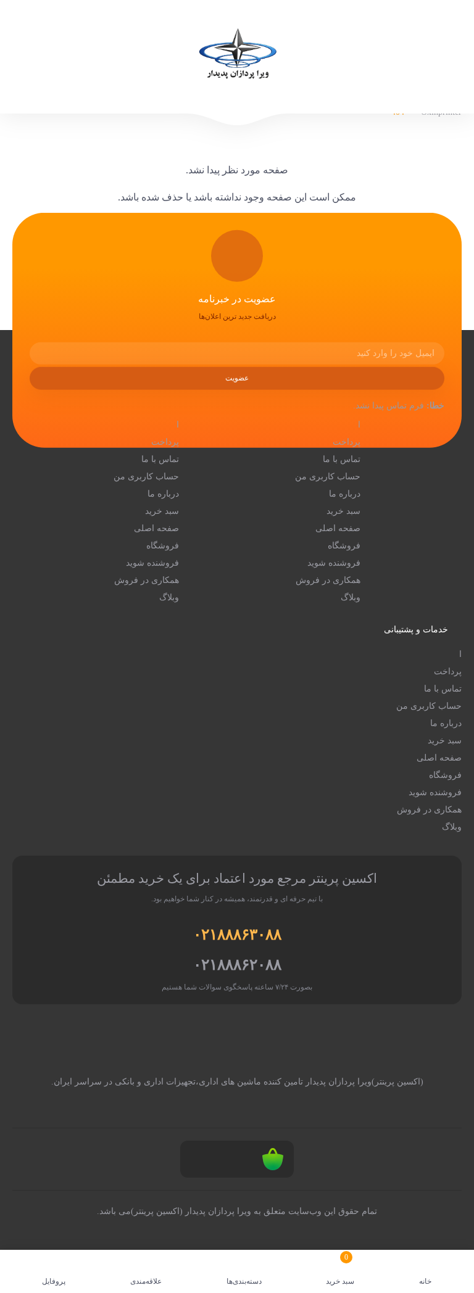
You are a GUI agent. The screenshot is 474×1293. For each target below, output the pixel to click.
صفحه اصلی (337, 528)
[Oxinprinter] (237, 57)
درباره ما (344, 493)
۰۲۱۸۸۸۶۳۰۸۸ (237, 934)
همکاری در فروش (328, 580)
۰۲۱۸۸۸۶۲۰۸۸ (237, 964)
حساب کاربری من (327, 476)
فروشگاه (344, 545)
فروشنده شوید (333, 563)
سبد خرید (343, 511)
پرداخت (346, 442)
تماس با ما (341, 459)
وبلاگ (350, 597)
